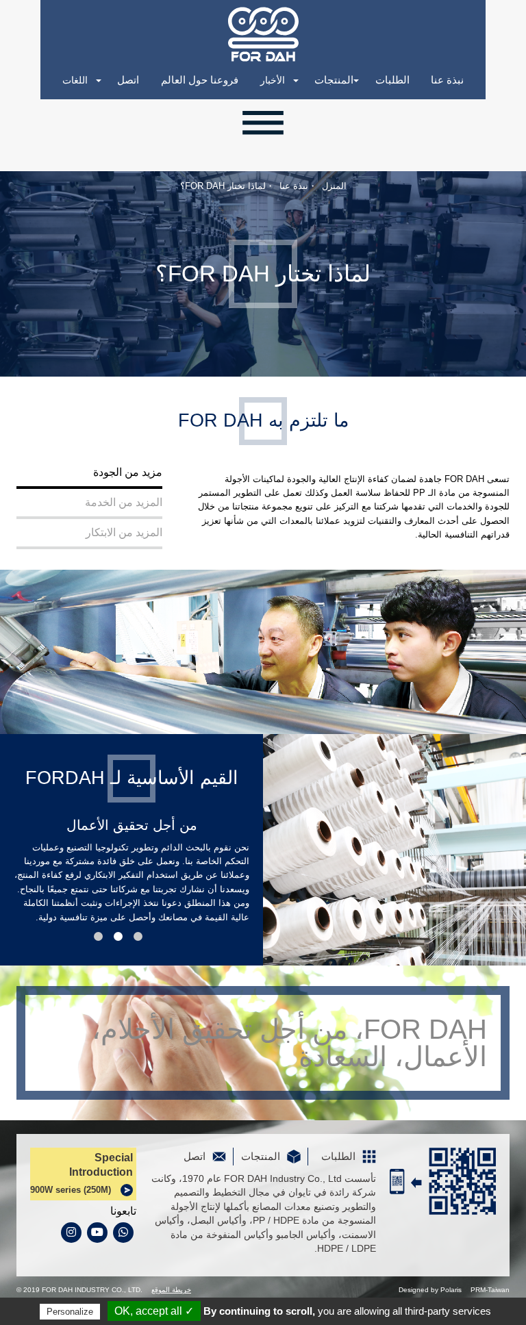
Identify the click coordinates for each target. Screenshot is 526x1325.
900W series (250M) (70, 1190)
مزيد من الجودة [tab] (127, 472)
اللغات (75, 80)
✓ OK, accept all (154, 1311)
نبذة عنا (447, 80)
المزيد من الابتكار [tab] (124, 532)
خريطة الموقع (171, 1290)
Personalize (70, 1312)
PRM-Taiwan (490, 1290)
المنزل (334, 186)
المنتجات (333, 80)
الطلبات (392, 80)
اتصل (128, 80)
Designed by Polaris (430, 1290)
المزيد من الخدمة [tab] (123, 502)
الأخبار (272, 80)
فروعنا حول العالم (199, 80)
